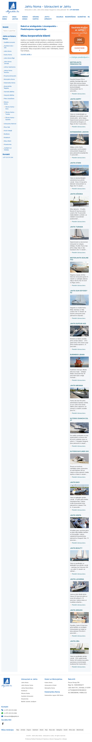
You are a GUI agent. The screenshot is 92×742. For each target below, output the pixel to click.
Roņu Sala (7, 127)
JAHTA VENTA (75, 515)
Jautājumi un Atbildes (8, 149)
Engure (29, 730)
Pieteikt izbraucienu (78, 94)
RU (89, 17)
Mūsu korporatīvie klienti (35, 35)
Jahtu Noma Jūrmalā (7, 62)
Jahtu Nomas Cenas (27, 685)
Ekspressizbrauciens (10, 76)
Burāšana (7, 134)
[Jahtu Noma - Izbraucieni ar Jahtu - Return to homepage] (12, 8)
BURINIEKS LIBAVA (77, 354)
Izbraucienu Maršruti (10, 123)
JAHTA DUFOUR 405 (78, 323)
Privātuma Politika (30, 739)
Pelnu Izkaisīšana (9, 98)
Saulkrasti (35, 730)
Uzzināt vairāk (26, 54)
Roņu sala (52, 730)
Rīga (17, 730)
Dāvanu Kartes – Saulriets (10, 118)
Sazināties (82, 17)
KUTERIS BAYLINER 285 (79, 451)
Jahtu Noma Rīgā (9, 58)
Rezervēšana (70, 17)
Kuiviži (65, 730)
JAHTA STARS (75, 163)
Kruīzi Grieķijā (8, 130)
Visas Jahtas (15, 18)
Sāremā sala (80, 730)
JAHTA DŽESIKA (76, 194)
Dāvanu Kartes (36, 18)
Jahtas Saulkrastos (10, 67)
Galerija (59, 17)
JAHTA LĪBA (74, 641)
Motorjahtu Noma (9, 79)
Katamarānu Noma (9, 83)
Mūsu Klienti (7, 141)
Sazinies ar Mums (48, 739)
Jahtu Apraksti (48, 18)
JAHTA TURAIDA (76, 227)
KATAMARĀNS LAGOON (79, 132)
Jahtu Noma (4, 18)
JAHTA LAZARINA (77, 579)
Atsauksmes (8, 144)
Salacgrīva (59, 730)
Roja (46, 730)
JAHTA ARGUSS (76, 610)
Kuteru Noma (8, 54)
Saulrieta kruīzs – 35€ (9, 47)
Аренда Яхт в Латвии (61, 739)
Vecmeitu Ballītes (9, 91)
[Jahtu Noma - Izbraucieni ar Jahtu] (12, 682)
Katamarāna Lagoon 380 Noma (54, 695)
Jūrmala (23, 730)
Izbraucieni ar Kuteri (50, 685)
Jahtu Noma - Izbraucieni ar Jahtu (48, 6)
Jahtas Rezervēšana (27, 688)
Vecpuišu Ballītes (9, 95)
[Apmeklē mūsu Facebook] (2, 723)
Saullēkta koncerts (9, 42)
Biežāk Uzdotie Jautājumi (28, 701)
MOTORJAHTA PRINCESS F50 (75, 63)
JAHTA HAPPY (75, 99)
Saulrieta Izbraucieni (27, 696)
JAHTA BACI (75, 482)
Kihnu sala (72, 730)
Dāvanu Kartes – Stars (10, 108)
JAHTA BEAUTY (76, 548)
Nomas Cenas (25, 18)
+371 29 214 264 (8, 157)
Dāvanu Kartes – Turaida (10, 113)
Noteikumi (7, 137)
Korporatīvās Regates (8, 87)
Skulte (41, 730)
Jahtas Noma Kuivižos (8, 71)
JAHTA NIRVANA (76, 385)
